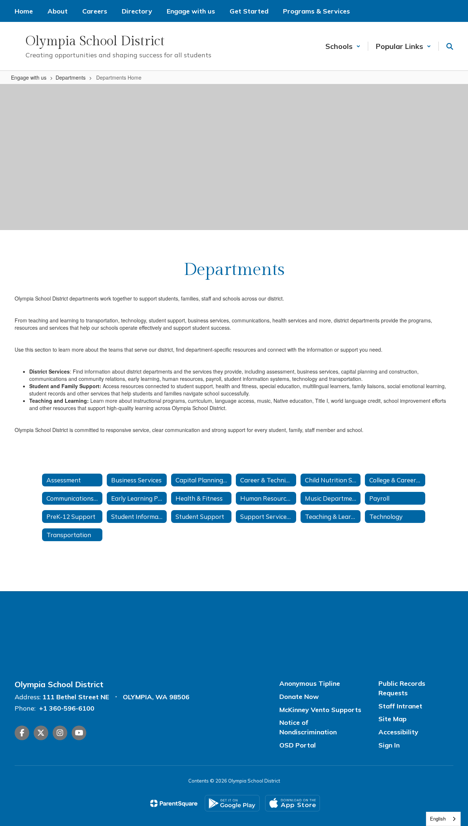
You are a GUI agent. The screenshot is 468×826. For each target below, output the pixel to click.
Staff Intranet (400, 706)
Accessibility (398, 732)
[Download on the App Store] (292, 803)
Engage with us (28, 77)
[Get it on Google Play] (232, 803)
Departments (71, 77)
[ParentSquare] (173, 803)
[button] (343, 46)
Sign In (389, 745)
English (438, 818)
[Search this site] (449, 46)
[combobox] (443, 819)
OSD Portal (297, 745)
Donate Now (299, 696)
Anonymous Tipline (309, 683)
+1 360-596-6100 (66, 708)
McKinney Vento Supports (320, 709)
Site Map (392, 719)
